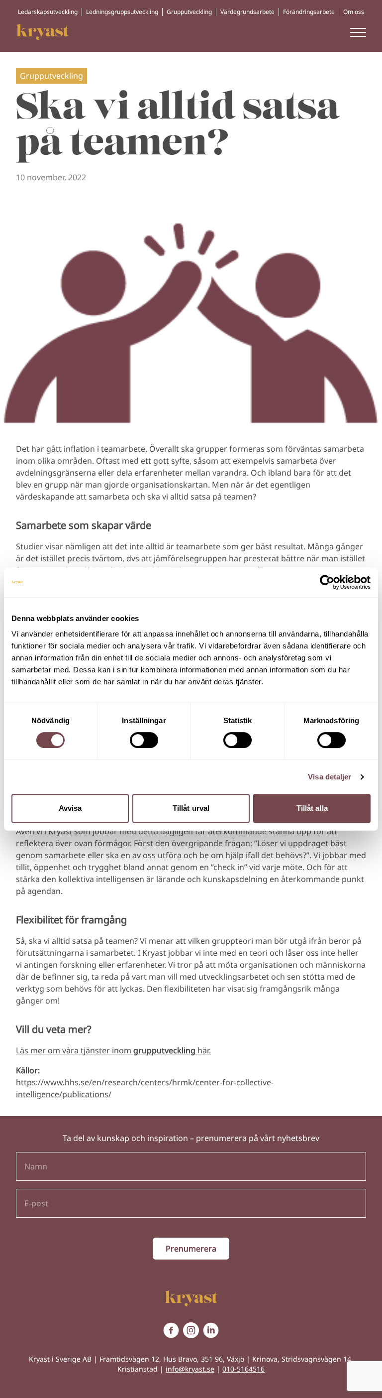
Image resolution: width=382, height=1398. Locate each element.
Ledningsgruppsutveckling (122, 11)
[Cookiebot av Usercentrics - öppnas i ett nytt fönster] (327, 582)
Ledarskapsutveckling (48, 11)
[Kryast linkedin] (211, 1330)
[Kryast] (42, 32)
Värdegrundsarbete (247, 11)
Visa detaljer (329, 776)
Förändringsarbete (309, 11)
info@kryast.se (190, 1369)
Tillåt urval (191, 808)
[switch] (144, 740)
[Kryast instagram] (191, 1330)
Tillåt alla (312, 808)
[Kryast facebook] (171, 1330)
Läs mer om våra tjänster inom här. (113, 1050)
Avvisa (70, 808)
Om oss (353, 11)
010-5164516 (243, 1369)
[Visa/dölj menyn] (358, 32)
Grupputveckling (189, 11)
